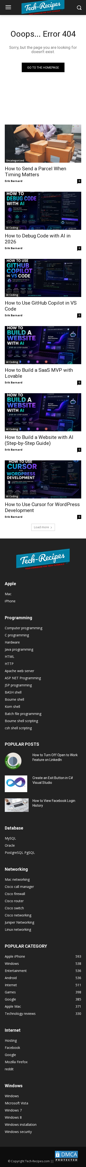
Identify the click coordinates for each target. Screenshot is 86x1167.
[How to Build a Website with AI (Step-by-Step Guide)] (43, 412)
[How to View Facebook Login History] (17, 805)
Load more (41, 527)
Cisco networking (18, 915)
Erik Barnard (13, 181)
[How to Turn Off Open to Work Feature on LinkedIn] (13, 761)
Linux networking (18, 929)
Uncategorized (15, 160)
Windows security (18, 1131)
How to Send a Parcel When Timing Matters (35, 171)
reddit (9, 1069)
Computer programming (23, 628)
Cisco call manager (19, 886)
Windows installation (21, 1124)
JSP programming (18, 685)
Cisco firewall (15, 893)
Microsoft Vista (16, 1103)
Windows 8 (13, 1117)
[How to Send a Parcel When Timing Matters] (43, 144)
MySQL (10, 838)
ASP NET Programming (23, 678)
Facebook (12, 1047)
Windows (12, 1096)
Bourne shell (14, 699)
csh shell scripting (18, 728)
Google (10, 1054)
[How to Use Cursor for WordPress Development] (43, 479)
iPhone (10, 601)
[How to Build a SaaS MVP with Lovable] (43, 345)
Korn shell (12, 706)
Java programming (19, 649)
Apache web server (19, 671)
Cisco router (14, 901)
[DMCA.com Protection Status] (66, 1161)
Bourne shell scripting (21, 721)
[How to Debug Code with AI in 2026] (43, 211)
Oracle (10, 845)
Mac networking (17, 879)
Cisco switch (14, 908)
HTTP (9, 663)
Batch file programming (23, 713)
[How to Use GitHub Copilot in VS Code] (43, 278)
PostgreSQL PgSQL (20, 852)
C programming (17, 635)
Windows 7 (13, 1110)
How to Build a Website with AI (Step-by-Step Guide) (39, 440)
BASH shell (13, 692)
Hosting (11, 1040)
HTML (9, 656)
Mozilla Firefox (16, 1062)
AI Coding (12, 227)
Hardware (12, 642)
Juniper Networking (19, 922)
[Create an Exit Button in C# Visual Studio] (16, 783)
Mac (8, 594)
